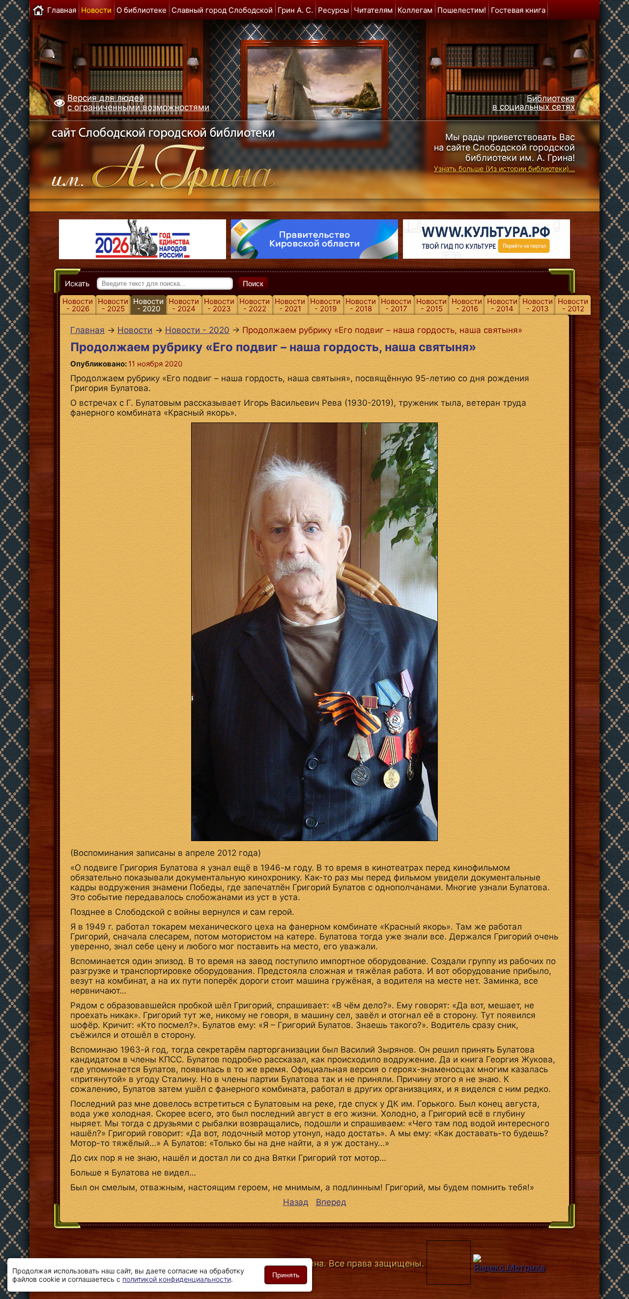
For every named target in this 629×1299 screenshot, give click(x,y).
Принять (285, 1275)
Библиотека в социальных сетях (533, 102)
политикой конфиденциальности (176, 1279)
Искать (77, 283)
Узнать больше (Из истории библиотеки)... (504, 168)
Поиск (253, 283)
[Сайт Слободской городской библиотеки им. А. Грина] (183, 159)
